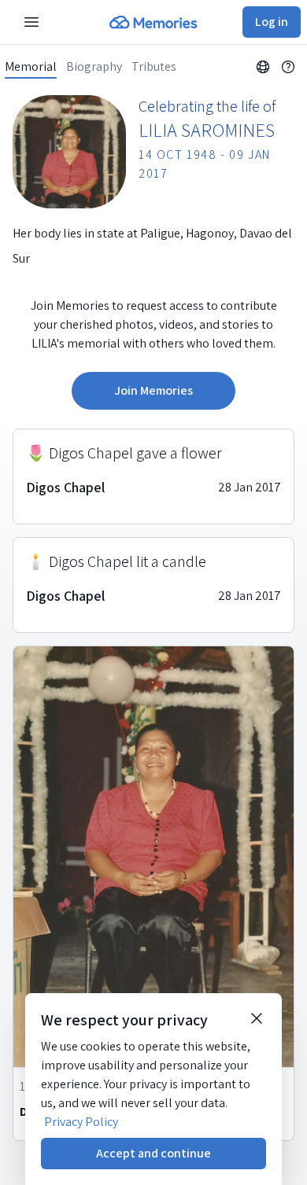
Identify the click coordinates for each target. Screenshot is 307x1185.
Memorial (31, 67)
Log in (271, 21)
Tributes (153, 67)
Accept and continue (153, 1153)
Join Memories (153, 390)
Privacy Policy (81, 1121)
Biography (94, 67)
